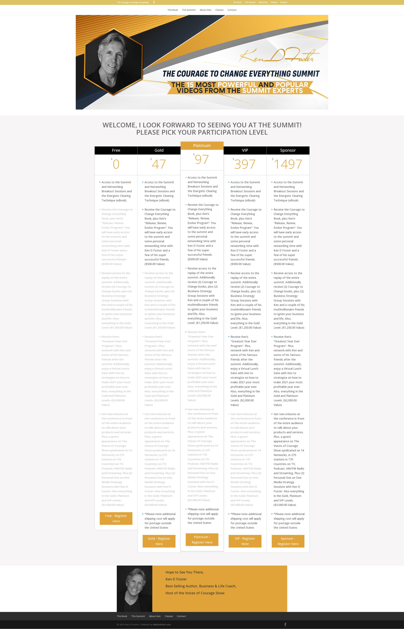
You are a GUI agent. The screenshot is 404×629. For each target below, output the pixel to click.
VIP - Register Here (245, 541)
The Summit (250, 2)
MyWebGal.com (162, 624)
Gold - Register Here (159, 541)
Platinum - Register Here (202, 539)
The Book (237, 2)
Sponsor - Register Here (288, 541)
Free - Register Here (116, 518)
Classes (274, 2)
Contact (283, 2)
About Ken (263, 2)
